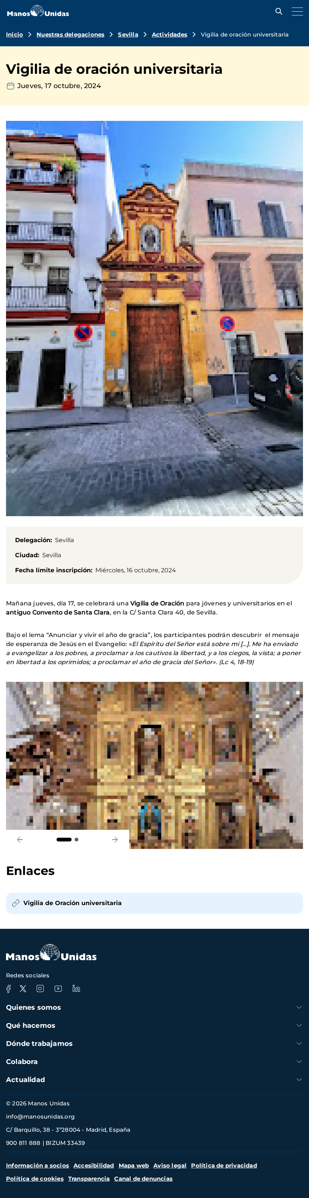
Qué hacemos (30, 1025)
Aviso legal (170, 1165)
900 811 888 (23, 1142)
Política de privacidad (224, 1165)
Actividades (169, 34)
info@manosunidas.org (40, 1116)
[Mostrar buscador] (277, 11)
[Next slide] (115, 839)
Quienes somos (33, 1007)
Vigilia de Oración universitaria (72, 903)
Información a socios (37, 1165)
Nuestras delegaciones (70, 34)
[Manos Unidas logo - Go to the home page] (38, 14)
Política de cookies (35, 1178)
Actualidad (25, 1080)
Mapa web (134, 1165)
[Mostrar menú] (295, 11)
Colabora (22, 1062)
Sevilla (128, 34)
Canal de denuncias (143, 1178)
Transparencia (89, 1178)
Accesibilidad (93, 1165)
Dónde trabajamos (39, 1043)
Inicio (14, 34)
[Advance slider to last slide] (20, 839)
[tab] (64, 839)
